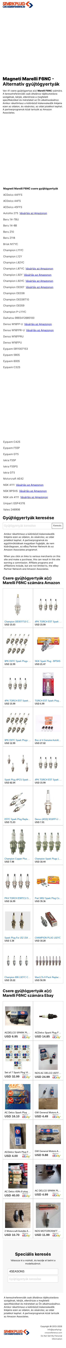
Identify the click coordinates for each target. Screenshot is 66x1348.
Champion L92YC (14, 281)
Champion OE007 (14, 287)
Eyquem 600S (11, 361)
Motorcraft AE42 (13, 478)
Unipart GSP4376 (14, 503)
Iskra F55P (9, 460)
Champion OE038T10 (16, 299)
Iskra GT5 (9, 472)
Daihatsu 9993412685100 (18, 317)
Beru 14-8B (10, 225)
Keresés (57, 525)
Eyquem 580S (11, 354)
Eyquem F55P (11, 448)
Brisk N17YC (10, 244)
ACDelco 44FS (12, 200)
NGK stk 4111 (11, 497)
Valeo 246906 (11, 509)
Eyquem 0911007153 (15, 348)
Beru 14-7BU (11, 219)
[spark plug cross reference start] (33, 4)
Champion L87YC (14, 268)
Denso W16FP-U (13, 324)
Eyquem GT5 (11, 454)
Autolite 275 (11, 213)
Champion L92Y (13, 274)
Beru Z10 (8, 231)
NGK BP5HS (10, 491)
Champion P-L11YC (14, 311)
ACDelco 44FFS (12, 194)
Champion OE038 (14, 293)
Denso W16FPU (12, 342)
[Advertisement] (33, 41)
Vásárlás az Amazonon (33, 213)
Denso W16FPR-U (14, 330)
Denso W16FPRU (13, 336)
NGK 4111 (9, 484)
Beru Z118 (9, 237)
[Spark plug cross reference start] (16, 1332)
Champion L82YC (13, 262)
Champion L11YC (13, 250)
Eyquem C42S (11, 441)
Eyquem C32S (11, 367)
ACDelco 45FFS (12, 207)
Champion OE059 (13, 305)
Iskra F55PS (10, 466)
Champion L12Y (12, 256)
